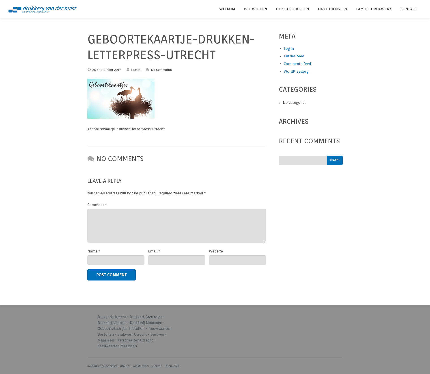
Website (216, 251)
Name (93, 251)
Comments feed (297, 64)
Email (154, 251)
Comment (97, 205)
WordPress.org (296, 71)
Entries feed (294, 56)
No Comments (161, 70)
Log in (289, 48)
